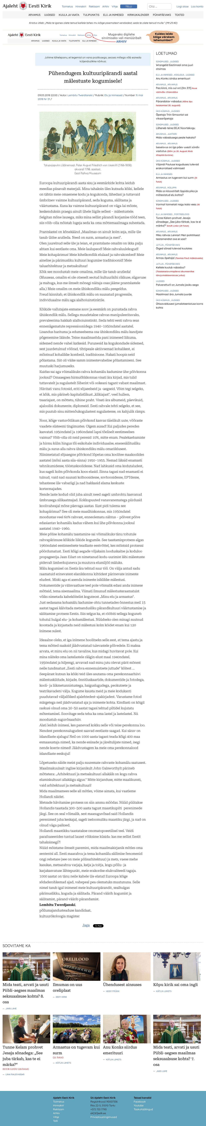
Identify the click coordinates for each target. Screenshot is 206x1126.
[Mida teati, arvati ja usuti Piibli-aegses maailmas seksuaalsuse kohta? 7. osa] (177, 1042)
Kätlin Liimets (163, 991)
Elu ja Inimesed (113, 14)
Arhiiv (105, 6)
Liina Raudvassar (15, 1074)
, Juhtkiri (171, 134)
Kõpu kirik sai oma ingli (175, 984)
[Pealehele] (23, 9)
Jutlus (160, 245)
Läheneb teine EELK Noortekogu (175, 128)
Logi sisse (182, 6)
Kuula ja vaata (69, 14)
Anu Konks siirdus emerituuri (173, 78)
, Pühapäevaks (172, 245)
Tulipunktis (91, 14)
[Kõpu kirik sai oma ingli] (177, 979)
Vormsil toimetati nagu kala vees (176, 204)
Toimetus (67, 6)
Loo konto (197, 6)
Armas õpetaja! (165, 258)
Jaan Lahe (11, 1008)
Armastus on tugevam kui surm (175, 177)
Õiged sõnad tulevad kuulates (174, 248)
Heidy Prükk (112, 991)
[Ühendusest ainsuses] (127, 979)
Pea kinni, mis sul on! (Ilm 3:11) (174, 88)
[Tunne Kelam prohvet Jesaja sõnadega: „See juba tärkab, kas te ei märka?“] (26, 1042)
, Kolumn (171, 187)
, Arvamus (171, 84)
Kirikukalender (138, 14)
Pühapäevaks (162, 14)
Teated (179, 14)
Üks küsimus (163, 111)
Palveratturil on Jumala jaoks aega (177, 284)
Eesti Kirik (40, 6)
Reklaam (94, 6)
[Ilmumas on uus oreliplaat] (76, 979)
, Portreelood (181, 214)
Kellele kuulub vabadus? (170, 267)
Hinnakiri (80, 6)
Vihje (115, 6)
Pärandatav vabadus (169, 101)
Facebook (140, 1101)
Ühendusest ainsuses (122, 984)
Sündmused (162, 61)
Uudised (49, 14)
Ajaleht (10, 6)
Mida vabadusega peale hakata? (176, 137)
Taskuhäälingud (143, 1109)
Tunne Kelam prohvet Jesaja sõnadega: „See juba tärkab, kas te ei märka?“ (178, 221)
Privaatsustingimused (103, 1117)
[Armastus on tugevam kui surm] (76, 1042)
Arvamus (34, 14)
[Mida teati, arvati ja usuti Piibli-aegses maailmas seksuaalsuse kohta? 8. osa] (26, 979)
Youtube (139, 1105)
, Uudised (174, 61)
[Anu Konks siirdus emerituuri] (127, 1042)
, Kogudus (179, 74)
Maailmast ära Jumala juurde (174, 294)
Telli (55, 1120)
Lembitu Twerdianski (80, 95)
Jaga (86, 925)
